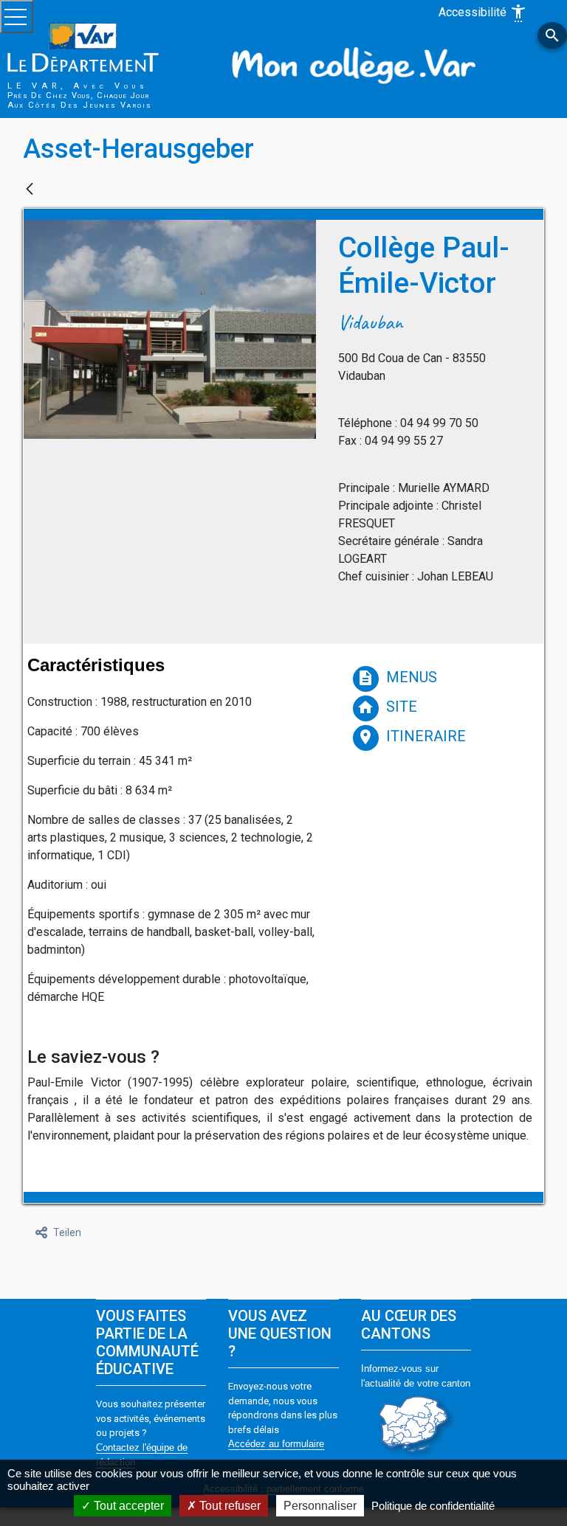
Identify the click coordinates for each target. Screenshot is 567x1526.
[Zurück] (29, 189)
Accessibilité (483, 13)
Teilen (67, 1232)
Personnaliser (320, 1505)
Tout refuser (228, 1505)
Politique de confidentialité (433, 1505)
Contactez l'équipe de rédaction (142, 1455)
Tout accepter (127, 1505)
